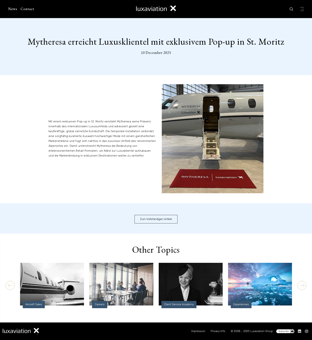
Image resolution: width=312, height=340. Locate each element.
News (12, 9)
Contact (27, 9)
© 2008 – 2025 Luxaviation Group (252, 331)
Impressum (198, 331)
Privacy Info (218, 331)
